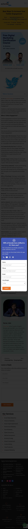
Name (4, 262)
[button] (26, 238)
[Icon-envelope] (6, 257)
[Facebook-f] (13, 257)
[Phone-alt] (3, 257)
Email (3, 274)
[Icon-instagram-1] (9, 257)
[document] (14, 264)
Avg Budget (5, 280)
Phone (4, 268)
